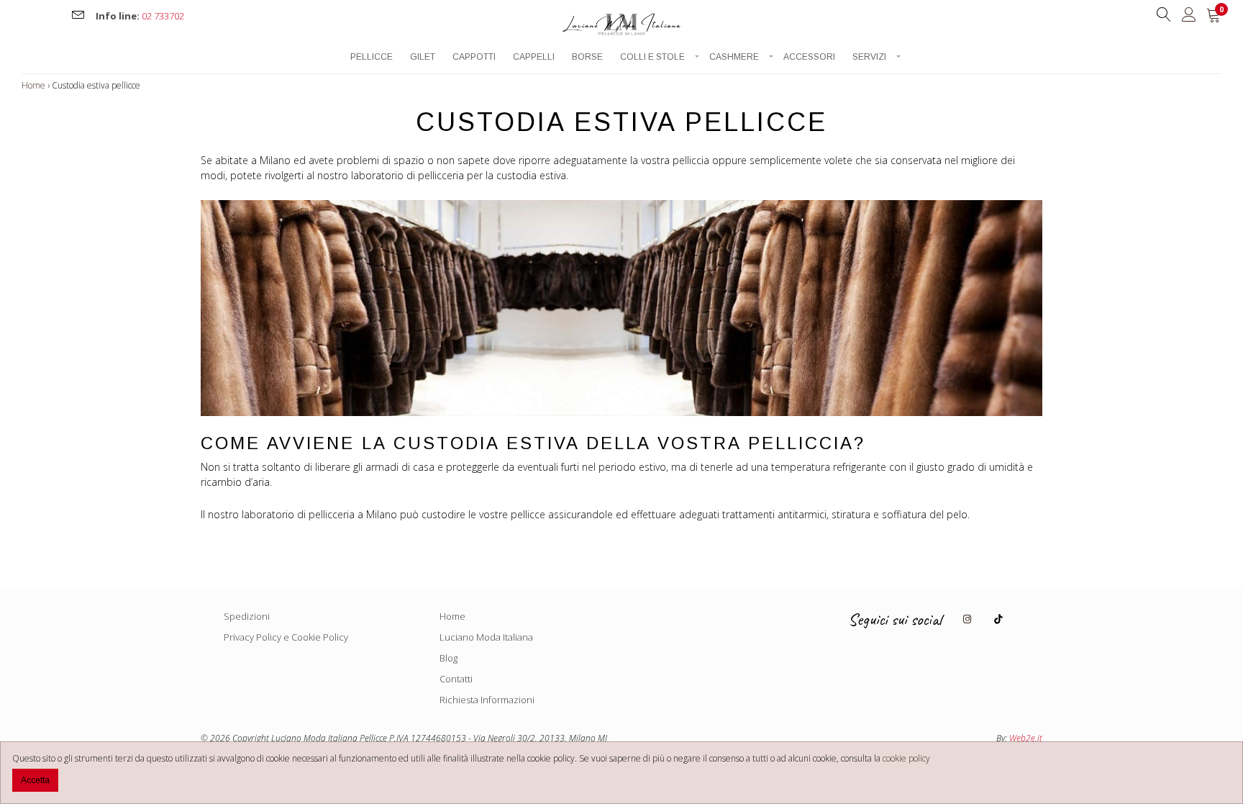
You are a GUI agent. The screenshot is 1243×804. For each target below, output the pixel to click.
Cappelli (534, 57)
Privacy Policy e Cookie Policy (286, 637)
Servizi (869, 57)
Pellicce (371, 57)
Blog (448, 657)
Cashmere (734, 57)
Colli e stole (652, 57)
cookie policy (906, 758)
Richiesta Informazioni (487, 699)
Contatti (456, 678)
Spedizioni (247, 616)
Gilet (422, 57)
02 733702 (163, 15)
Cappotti (474, 57)
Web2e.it (1025, 738)
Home (33, 85)
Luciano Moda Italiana (486, 637)
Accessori (809, 57)
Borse (587, 57)
